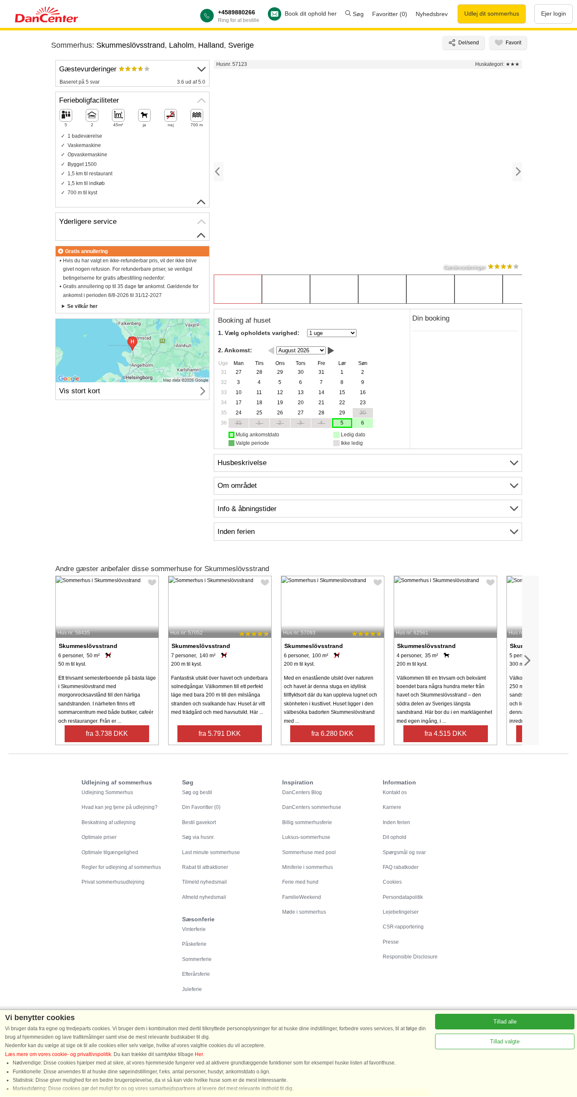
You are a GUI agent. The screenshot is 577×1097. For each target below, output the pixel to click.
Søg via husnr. (198, 837)
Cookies (392, 882)
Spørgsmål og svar (404, 852)
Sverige (241, 45)
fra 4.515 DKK (446, 733)
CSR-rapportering (403, 927)
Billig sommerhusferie (307, 822)
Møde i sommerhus (304, 912)
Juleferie (192, 989)
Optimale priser (99, 837)
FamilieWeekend (301, 897)
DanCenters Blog (302, 792)
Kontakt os (395, 792)
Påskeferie (194, 944)
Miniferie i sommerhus (307, 867)
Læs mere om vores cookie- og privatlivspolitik (58, 1054)
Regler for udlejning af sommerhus (121, 867)
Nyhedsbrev (432, 14)
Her (199, 1054)
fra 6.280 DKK (332, 733)
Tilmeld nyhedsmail (204, 882)
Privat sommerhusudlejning (113, 882)
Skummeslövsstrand (130, 45)
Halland (211, 45)
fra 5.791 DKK (220, 733)
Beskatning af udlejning (109, 822)
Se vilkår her (82, 306)
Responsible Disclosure (410, 957)
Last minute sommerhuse (211, 852)
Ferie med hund (300, 882)
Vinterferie (194, 929)
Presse (391, 942)
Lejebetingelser (401, 912)
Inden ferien (396, 822)
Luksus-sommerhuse (306, 837)
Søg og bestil (197, 792)
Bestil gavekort (199, 822)
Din (201, 807)
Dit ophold (394, 837)
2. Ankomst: (235, 350)
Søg (357, 14)
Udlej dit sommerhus (491, 13)
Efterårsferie (196, 974)
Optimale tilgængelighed (110, 852)
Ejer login (553, 13)
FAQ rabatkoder (401, 867)
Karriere (392, 807)
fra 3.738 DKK (107, 733)
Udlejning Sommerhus (107, 792)
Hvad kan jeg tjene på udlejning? (120, 807)
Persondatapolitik (403, 897)
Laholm (181, 45)
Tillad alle (505, 1021)
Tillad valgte (505, 1041)
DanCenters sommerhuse (311, 807)
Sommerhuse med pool (309, 852)
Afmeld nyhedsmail (204, 897)
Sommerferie (197, 959)
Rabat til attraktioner (205, 867)
